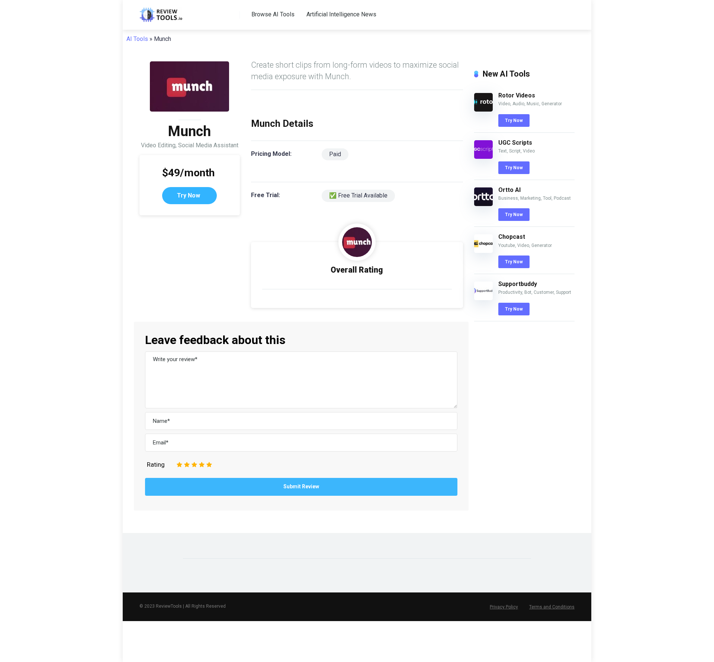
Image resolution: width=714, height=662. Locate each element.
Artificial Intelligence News (341, 14)
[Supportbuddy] (483, 298)
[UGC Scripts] (483, 156)
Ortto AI (509, 189)
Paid (335, 154)
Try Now (188, 195)
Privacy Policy (504, 607)
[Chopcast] (483, 250)
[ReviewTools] (160, 12)
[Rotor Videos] (483, 109)
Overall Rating (357, 269)
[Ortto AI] (483, 204)
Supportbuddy (517, 283)
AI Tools (137, 38)
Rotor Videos (516, 95)
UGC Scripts (515, 142)
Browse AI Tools (273, 14)
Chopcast (511, 236)
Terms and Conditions (552, 607)
